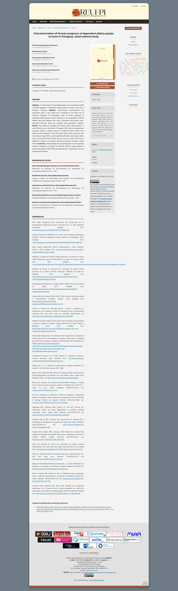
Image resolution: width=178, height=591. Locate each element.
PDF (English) (103, 84)
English (133, 42)
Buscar (99, 21)
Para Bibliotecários (133, 96)
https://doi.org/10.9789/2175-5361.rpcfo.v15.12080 (50, 402)
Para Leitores (133, 90)
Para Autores (133, 93)
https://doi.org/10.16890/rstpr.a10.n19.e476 (47, 459)
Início (34, 21)
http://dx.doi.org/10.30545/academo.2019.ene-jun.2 (50, 469)
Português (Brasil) (133, 45)
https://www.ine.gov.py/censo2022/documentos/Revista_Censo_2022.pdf (57, 242)
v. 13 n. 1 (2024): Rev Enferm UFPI (58, 28)
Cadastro (135, 6)
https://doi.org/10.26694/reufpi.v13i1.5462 (47, 79)
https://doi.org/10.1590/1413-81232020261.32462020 (50, 415)
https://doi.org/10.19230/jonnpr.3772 (44, 390)
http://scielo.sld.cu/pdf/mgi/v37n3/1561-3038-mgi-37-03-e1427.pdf (59, 449)
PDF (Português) (103, 87)
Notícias (89, 21)
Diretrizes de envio (57, 21)
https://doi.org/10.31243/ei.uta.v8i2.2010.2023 (48, 439)
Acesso (143, 6)
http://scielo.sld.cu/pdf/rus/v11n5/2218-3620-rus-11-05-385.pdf (58, 493)
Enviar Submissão (133, 28)
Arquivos (43, 21)
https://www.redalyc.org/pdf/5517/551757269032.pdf (50, 230)
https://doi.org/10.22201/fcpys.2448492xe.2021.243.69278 (52, 316)
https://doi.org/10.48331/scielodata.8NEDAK (63, 378)
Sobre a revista (75, 21)
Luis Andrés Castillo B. (96, 580)
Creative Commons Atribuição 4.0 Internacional (99, 572)
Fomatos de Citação (100, 135)
